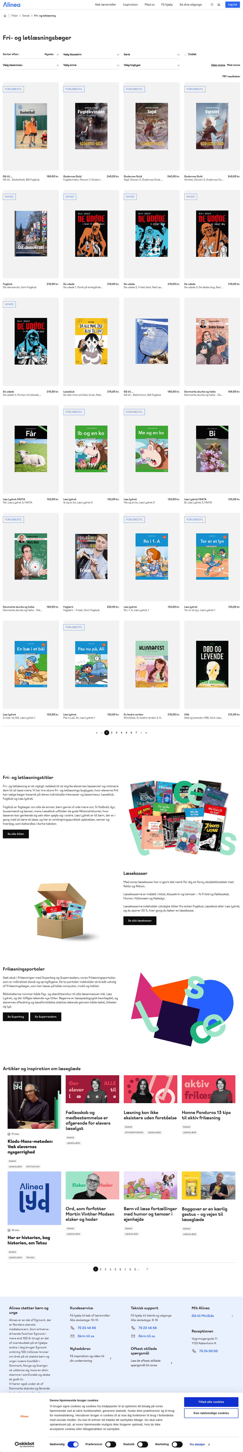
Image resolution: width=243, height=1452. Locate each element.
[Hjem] (11, 4)
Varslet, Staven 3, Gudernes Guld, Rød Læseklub (212, 126)
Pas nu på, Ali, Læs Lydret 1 (91, 664)
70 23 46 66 (147, 1328)
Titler (14, 15)
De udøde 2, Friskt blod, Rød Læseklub (152, 234)
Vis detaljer (197, 1444)
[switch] (110, 1444)
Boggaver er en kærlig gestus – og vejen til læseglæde (208, 1203)
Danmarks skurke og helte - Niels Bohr (31, 557)
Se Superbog (16, 1016)
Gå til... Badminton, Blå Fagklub (152, 342)
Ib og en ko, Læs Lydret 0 (91, 449)
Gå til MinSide (203, 1316)
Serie (127, 54)
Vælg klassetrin (72, 54)
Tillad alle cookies (211, 1402)
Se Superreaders (46, 1016)
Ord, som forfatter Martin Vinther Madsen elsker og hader (92, 1203)
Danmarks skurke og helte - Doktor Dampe (212, 342)
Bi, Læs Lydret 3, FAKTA (212, 449)
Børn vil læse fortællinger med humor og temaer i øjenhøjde (150, 1203)
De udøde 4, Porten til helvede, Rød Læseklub (31, 342)
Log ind (232, 4)
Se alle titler (16, 834)
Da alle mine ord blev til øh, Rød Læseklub (91, 342)
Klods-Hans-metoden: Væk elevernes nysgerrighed (34, 1122)
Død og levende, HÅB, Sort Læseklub (212, 664)
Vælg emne (70, 65)
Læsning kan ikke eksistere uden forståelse (150, 1104)
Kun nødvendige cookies (211, 1413)
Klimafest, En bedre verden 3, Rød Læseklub (152, 664)
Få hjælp (167, 4)
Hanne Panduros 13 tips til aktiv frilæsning (208, 1104)
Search (212, 4)
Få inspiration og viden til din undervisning (87, 1358)
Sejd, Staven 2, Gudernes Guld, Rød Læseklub (152, 126)
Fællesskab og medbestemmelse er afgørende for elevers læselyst (92, 1110)
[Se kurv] (218, 4)
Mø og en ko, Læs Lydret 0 (152, 449)
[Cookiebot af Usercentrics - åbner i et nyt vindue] (24, 1444)
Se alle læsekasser (140, 920)
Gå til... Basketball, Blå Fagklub (31, 126)
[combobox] (31, 54)
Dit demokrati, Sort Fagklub (31, 234)
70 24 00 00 (208, 1351)
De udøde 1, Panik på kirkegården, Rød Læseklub (91, 234)
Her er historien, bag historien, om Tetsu (34, 1215)
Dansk (26, 15)
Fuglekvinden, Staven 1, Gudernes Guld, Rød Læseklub (91, 126)
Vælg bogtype (132, 65)
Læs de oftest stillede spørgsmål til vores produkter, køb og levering (148, 1363)
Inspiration (130, 4)
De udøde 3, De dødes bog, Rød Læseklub (212, 234)
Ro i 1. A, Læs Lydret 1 (152, 557)
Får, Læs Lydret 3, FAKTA (31, 449)
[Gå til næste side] (147, 1269)
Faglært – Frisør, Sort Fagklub (91, 557)
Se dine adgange (191, 4)
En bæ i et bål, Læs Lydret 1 (31, 664)
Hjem (5, 16)
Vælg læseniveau (12, 65)
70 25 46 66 (87, 1328)
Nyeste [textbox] (49, 54)
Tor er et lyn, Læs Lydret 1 (212, 557)
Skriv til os (86, 1336)
